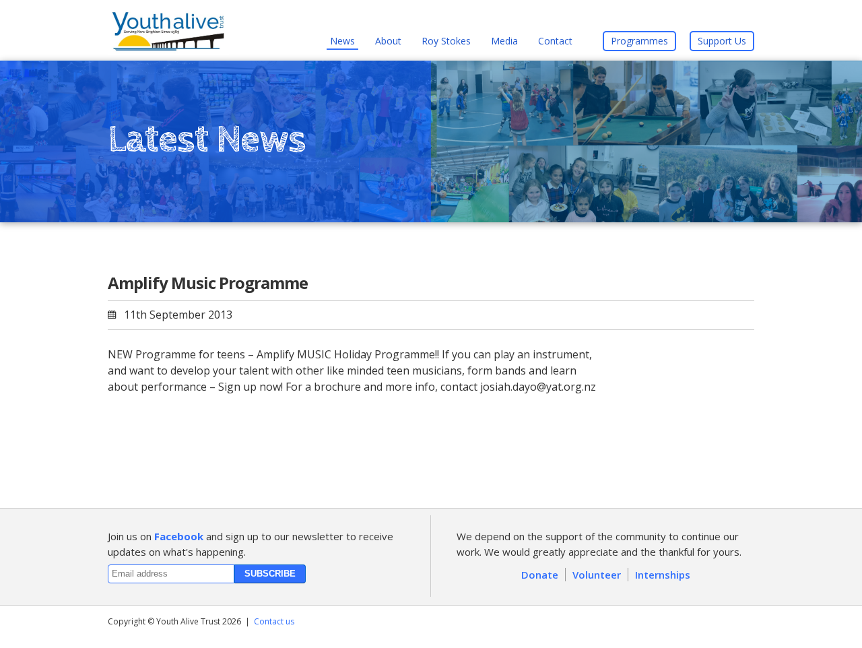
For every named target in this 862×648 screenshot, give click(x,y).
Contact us (274, 621)
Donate (539, 574)
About (388, 40)
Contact (555, 40)
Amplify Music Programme (208, 282)
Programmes (639, 40)
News (342, 40)
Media (504, 40)
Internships (662, 574)
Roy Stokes (446, 40)
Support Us (722, 40)
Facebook (178, 536)
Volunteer (596, 574)
